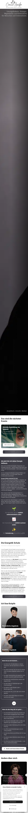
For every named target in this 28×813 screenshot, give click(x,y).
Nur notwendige (12, 805)
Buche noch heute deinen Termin (15, 748)
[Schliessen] (24, 787)
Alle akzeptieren (13, 801)
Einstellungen (13, 808)
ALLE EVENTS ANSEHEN (14, 452)
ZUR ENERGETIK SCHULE (14, 596)
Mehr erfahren (7, 444)
